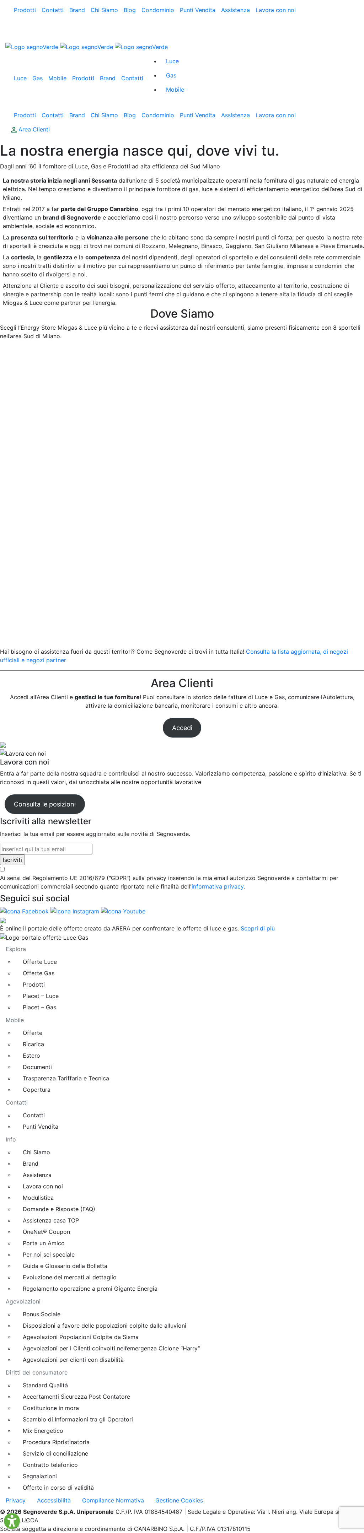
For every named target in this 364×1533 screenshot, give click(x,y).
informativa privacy (217, 886)
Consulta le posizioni (45, 804)
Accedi (182, 728)
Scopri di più (258, 928)
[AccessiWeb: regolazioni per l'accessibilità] (12, 1521)
